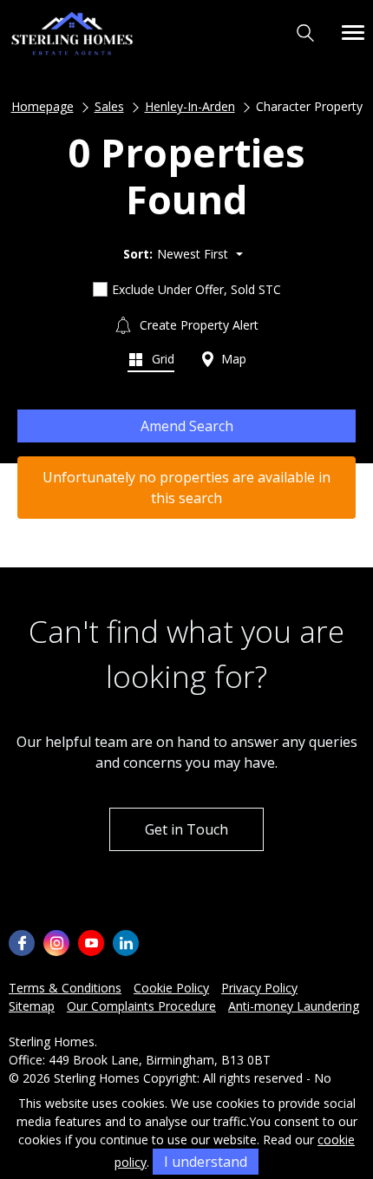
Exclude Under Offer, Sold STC (196, 289)
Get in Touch (186, 829)
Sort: (138, 254)
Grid (161, 358)
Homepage (42, 106)
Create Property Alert (197, 325)
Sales (109, 106)
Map (232, 358)
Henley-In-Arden (190, 106)
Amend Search (187, 426)
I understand (205, 1161)
